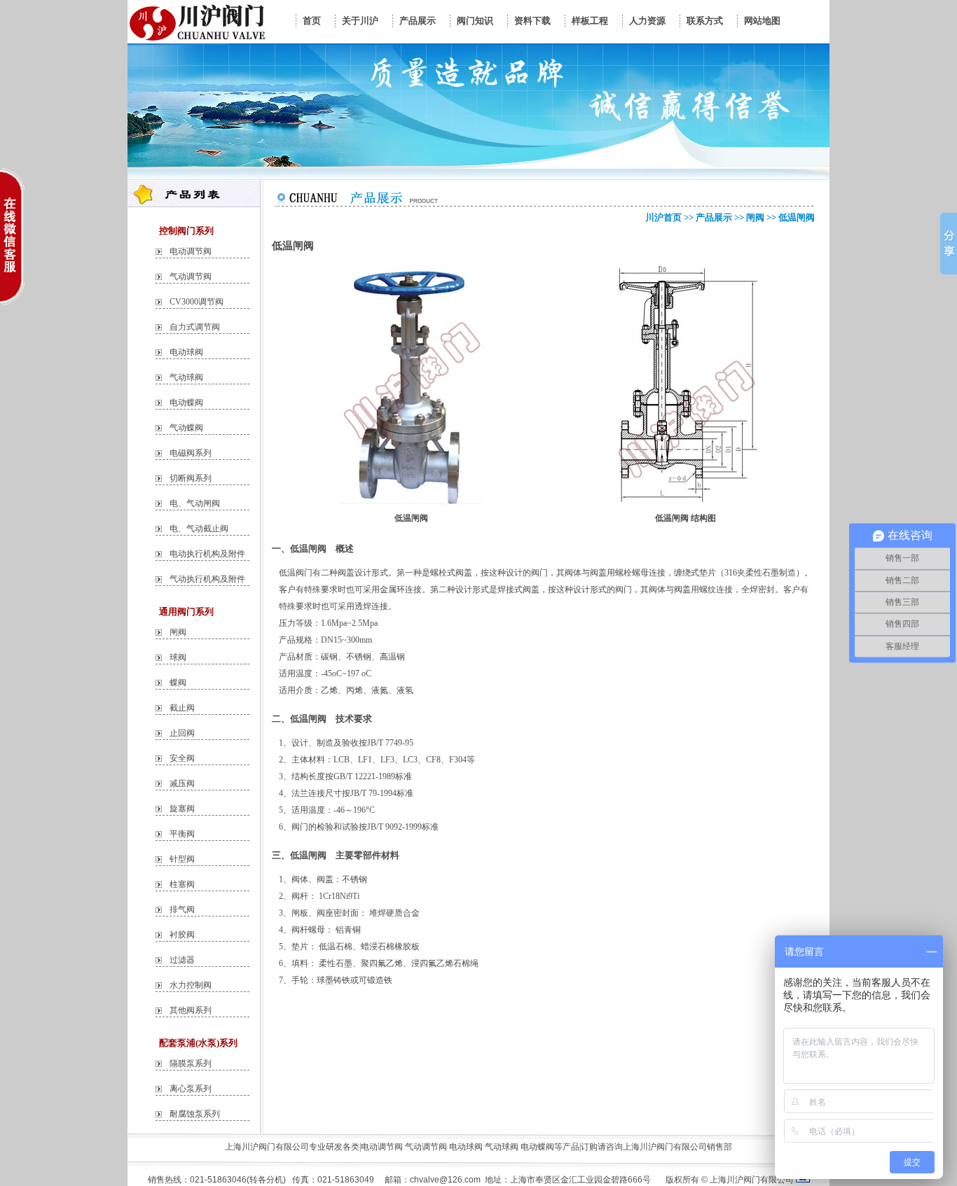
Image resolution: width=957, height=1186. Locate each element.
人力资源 (647, 20)
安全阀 (182, 758)
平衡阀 (182, 834)
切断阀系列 (191, 478)
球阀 (178, 657)
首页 (312, 20)
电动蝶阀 (186, 402)
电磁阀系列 (191, 453)
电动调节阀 (191, 251)
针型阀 (182, 859)
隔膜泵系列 (191, 1063)
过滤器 (182, 960)
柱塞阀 (182, 884)
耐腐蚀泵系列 (195, 1114)
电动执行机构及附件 (207, 554)
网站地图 (762, 20)
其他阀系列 (191, 1010)
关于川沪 (360, 20)
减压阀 (182, 783)
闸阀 (178, 632)
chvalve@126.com (445, 1180)
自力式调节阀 (195, 327)
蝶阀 (178, 683)
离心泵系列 (191, 1089)
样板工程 (590, 20)
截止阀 (182, 708)
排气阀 (182, 909)
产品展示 (417, 20)
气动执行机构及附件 (207, 579)
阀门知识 (475, 20)
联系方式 (705, 20)
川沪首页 (663, 217)
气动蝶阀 (186, 428)
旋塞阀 (182, 809)
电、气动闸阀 (195, 503)
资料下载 (532, 20)
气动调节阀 (191, 276)
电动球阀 (186, 352)
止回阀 (182, 733)
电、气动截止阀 (199, 528)
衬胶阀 (182, 935)
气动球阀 (186, 377)
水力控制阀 (191, 985)
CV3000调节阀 (196, 302)
